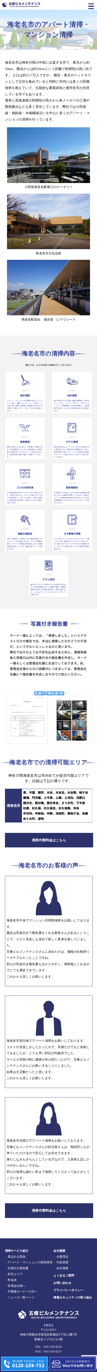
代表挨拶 (62, 1262)
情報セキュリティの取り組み (72, 1297)
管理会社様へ (16, 1286)
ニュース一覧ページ (21, 1297)
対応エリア (15, 1274)
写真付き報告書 (18, 1268)
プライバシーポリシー (68, 1290)
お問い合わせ (62, 1283)
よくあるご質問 (63, 1275)
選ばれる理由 (16, 1256)
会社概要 (59, 1250)
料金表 (12, 1280)
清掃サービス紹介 (17, 1250)
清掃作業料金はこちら (49, 840)
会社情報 (62, 1268)
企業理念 (62, 1256)
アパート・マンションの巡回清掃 (30, 1262)
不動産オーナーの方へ (22, 1291)
